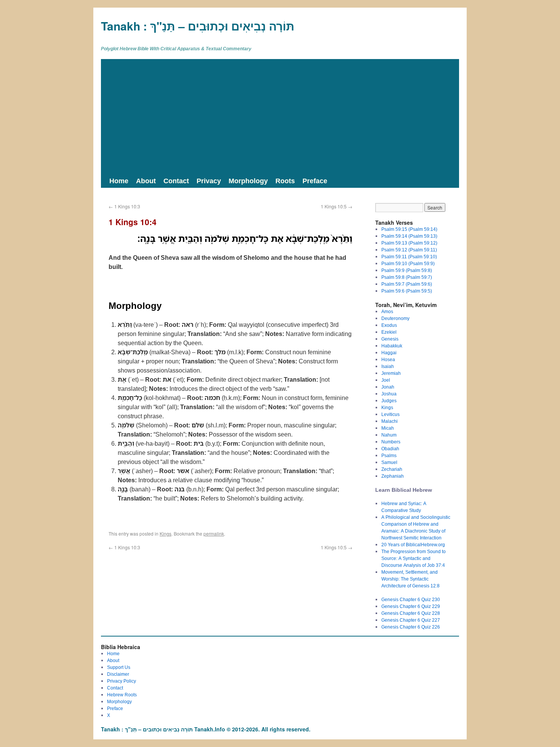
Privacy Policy (121, 681)
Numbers (390, 441)
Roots (285, 180)
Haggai (389, 352)
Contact (176, 180)
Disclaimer (118, 674)
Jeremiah (391, 373)
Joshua (389, 393)
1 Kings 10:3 (124, 206)
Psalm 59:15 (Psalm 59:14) (409, 229)
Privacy (209, 180)
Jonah (387, 387)
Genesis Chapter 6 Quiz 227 (410, 620)
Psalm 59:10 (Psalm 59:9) (408, 263)
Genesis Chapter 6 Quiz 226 (410, 627)
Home (118, 180)
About (146, 180)
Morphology (248, 180)
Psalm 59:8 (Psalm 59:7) (406, 277)
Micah (387, 428)
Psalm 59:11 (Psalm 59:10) (409, 256)
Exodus (389, 325)
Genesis (389, 339)
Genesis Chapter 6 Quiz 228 (410, 613)
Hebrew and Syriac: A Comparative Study (403, 506)
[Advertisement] (280, 116)
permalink (213, 533)
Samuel (389, 462)
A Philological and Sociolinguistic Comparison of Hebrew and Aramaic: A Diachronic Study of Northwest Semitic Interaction (415, 527)
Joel (385, 380)
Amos (387, 311)
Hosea (388, 359)
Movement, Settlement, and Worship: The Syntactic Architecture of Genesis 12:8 (410, 579)
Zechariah (391, 469)
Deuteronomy (395, 318)
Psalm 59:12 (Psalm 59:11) (409, 249)
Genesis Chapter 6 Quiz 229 (410, 606)
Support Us (118, 667)
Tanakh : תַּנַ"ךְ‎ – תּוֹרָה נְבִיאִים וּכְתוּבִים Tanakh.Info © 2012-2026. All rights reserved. (205, 729)
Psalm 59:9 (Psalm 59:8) (406, 270)
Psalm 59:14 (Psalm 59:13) (409, 236)
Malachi (389, 421)
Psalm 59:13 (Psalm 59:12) (409, 243)
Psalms (389, 455)
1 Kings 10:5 (336, 206)
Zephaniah (392, 476)
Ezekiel (389, 332)
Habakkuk (391, 345)
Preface (314, 180)
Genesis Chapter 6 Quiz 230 (410, 599)
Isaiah (387, 366)
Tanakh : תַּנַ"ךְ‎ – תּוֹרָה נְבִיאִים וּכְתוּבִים (197, 26)
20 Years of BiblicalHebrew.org (413, 544)
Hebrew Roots (122, 694)
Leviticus (390, 414)
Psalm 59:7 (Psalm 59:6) (406, 284)
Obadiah (390, 448)
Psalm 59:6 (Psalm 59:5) (406, 291)
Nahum (389, 435)
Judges (389, 400)
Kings (165, 533)
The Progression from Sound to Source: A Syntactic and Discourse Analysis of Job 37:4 (413, 558)
